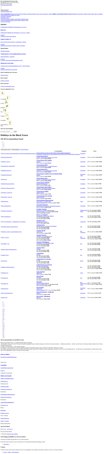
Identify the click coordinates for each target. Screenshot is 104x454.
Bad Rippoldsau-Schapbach (48, 206)
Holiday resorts (14, 19)
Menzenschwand (47, 226)
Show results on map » (6, 149)
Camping (50, 14)
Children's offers (87, 14)
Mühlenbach (39, 273)
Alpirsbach (47, 170)
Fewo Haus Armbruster (42, 204)
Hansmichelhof (40, 287)
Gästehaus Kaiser (41, 225)
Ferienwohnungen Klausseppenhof (45, 200)
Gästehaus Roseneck (41, 235)
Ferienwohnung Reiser (42, 169)
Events (27, 19)
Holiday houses (35, 14)
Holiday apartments (27, 14)
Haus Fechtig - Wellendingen (43, 296)
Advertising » (6, 444)
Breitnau (38, 175)
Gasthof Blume (40, 253)
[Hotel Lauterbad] (5, 80)
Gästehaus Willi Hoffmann (43, 242)
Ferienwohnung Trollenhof (43, 182)
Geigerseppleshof (41, 271)
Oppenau (39, 161)
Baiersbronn (46, 210)
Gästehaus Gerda (41, 220)
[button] (1, 6)
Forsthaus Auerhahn (41, 209)
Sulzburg (39, 293)
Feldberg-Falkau (40, 192)
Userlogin (3, 19)
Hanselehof (39, 281)
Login (7, 17)
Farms (40, 14)
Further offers (94, 14)
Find (15, 131)
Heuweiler (39, 277)
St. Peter (47, 157)
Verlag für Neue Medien (12, 434)
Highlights (74, 14)
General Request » (25, 149)
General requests (4, 15)
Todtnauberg (58, 154)
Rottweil (46, 179)
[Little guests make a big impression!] (52, 360)
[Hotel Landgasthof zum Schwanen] (9, 69)
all (3, 309)
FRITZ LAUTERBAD (42, 214)
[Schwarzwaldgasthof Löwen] (8, 86)
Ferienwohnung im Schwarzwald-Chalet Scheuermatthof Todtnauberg (53, 153)
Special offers (80, 14)
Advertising (3, 17)
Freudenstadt (45, 216)
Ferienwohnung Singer (42, 178)
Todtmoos (44, 236)
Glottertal (46, 188)
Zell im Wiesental (40, 197)
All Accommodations (5, 20)
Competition (8, 16)
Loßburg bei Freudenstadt (42, 266)
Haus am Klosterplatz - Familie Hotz (45, 292)
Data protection (15, 452)
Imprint (9, 452)
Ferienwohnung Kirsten (42, 156)
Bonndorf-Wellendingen (42, 184)
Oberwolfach (44, 201)
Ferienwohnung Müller (42, 165)
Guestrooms (45, 14)
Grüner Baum (40, 276)
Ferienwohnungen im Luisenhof (44, 195)
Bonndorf (39, 297)
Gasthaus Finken (41, 247)
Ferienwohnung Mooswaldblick (44, 160)
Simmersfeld (45, 243)
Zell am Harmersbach (47, 166)
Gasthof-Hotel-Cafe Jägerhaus (44, 259)
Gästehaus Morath (41, 230)
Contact (5, 452)
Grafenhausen (40, 231)
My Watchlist (11, 15)
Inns (22, 14)
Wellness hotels (14, 14)
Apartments (82, 153)
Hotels (19, 14)
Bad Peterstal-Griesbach (42, 221)
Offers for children (41, 202)
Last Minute (100, 14)
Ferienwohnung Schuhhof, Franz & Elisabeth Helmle (49, 173)
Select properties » (16, 149)
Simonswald (39, 288)
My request (17, 15)
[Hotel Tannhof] (4, 75)
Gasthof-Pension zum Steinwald (44, 264)
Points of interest (21, 19)
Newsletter (3, 16)
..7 (4, 145)
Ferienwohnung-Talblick (42, 191)
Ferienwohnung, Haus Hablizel (44, 187)
